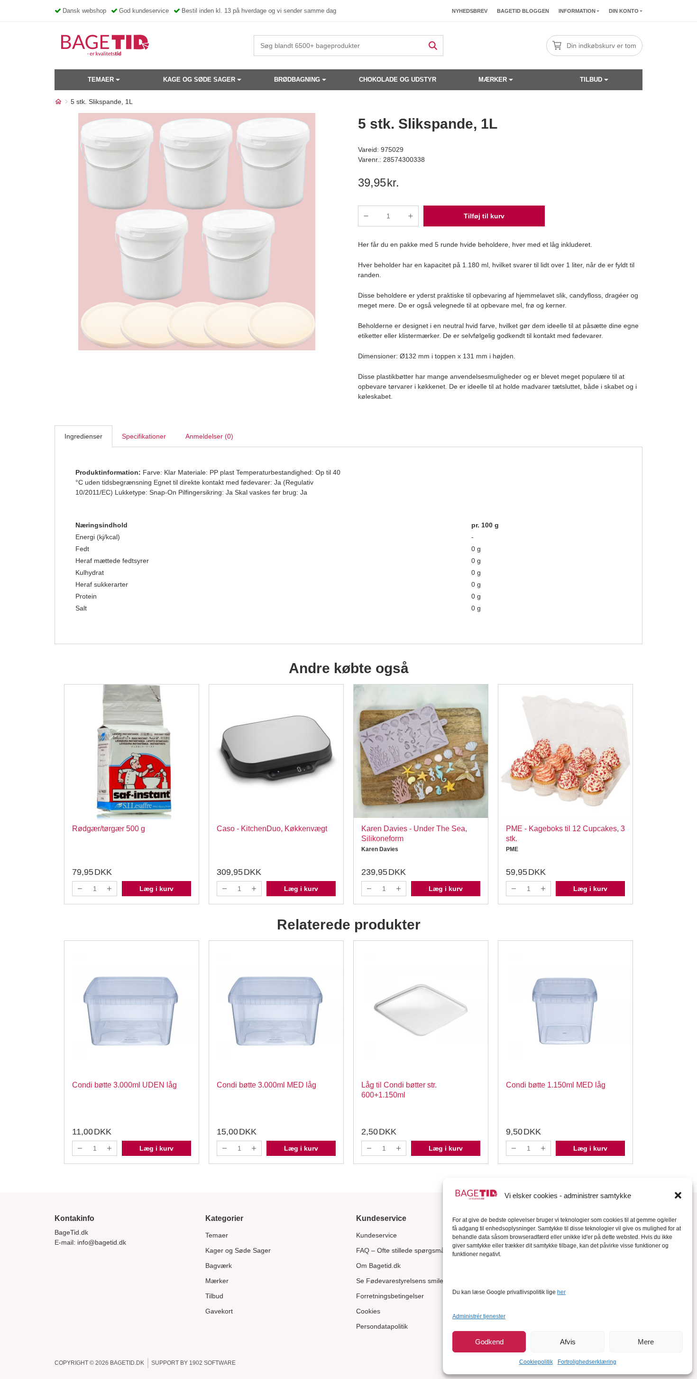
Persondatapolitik (382, 1326)
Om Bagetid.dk (378, 1265)
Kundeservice (376, 1235)
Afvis (568, 1342)
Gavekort (219, 1311)
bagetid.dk (127, 1363)
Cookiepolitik (536, 1362)
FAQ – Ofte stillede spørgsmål (401, 1250)
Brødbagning (297, 79)
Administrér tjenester (478, 1316)
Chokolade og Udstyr (397, 79)
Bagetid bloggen (523, 11)
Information (577, 11)
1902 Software (212, 1363)
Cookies (368, 1311)
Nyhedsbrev (469, 11)
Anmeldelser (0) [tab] (209, 436)
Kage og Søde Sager (199, 79)
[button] (678, 1195)
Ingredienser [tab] (83, 436)
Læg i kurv (156, 888)
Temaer (101, 79)
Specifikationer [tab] (144, 436)
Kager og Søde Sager (238, 1250)
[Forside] (58, 101)
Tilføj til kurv (484, 216)
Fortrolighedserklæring (587, 1362)
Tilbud (591, 79)
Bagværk (218, 1265)
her (561, 1292)
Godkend (489, 1342)
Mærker (492, 79)
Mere (646, 1342)
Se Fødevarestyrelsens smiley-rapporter (416, 1281)
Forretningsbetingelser (390, 1296)
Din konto (624, 11)
